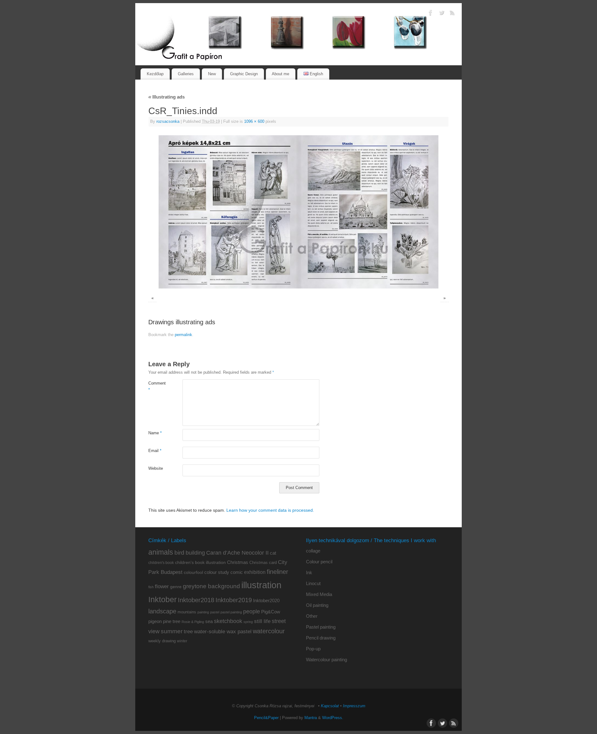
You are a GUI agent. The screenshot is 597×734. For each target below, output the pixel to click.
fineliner (277, 571)
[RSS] (452, 14)
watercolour (269, 631)
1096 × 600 (254, 121)
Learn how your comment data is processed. (270, 510)
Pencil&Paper (266, 718)
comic (236, 572)
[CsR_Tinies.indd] (298, 212)
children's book (161, 563)
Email (154, 451)
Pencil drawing (321, 637)
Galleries (186, 74)
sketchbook (228, 621)
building (195, 553)
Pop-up (313, 648)
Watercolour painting (326, 659)
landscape (162, 611)
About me (280, 74)
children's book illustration (200, 562)
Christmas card (263, 562)
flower (162, 586)
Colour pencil (319, 561)
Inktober (162, 599)
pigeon (155, 621)
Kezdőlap (155, 74)
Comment (156, 386)
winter (182, 641)
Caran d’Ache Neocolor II (237, 553)
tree (188, 632)
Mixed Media (319, 594)
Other (311, 616)
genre (176, 586)
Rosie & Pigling (193, 622)
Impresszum (354, 706)
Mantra (310, 718)
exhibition (255, 572)
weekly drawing (162, 641)
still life (262, 621)
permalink (183, 335)
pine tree (171, 621)
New (212, 74)
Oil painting (317, 605)
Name (155, 433)
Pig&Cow (270, 611)
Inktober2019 (233, 599)
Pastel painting (321, 627)
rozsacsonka (167, 121)
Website (155, 468)
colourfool (193, 572)
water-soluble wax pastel (223, 631)
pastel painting (231, 612)
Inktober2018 (196, 600)
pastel (214, 612)
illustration (261, 585)
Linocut (313, 583)
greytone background (211, 586)
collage (313, 550)
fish (151, 587)
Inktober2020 (266, 600)
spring (248, 622)
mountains (187, 612)
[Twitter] (441, 14)
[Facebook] (430, 14)
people (251, 611)
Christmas (237, 562)
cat (273, 553)
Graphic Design (244, 74)
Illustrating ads (166, 96)
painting (203, 612)
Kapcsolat (330, 706)
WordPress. (332, 718)
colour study (216, 572)
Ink (309, 572)
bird (179, 552)
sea (209, 621)
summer (172, 631)
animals (160, 552)
